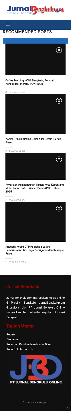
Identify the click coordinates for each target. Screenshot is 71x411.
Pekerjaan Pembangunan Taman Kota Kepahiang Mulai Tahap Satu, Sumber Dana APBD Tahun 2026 (34, 188)
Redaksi (11, 334)
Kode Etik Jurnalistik (19, 349)
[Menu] (8, 24)
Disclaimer (13, 339)
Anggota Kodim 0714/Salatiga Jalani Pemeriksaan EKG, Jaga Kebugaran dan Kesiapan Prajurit (34, 250)
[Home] (35, 10)
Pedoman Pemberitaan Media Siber (28, 344)
